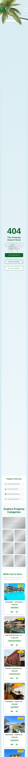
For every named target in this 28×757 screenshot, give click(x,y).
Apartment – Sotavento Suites (16, 602)
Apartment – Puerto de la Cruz (16, 701)
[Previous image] (6, 592)
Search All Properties (15, 255)
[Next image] (23, 592)
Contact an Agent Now (15, 268)
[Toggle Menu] (25, 9)
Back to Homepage (15, 261)
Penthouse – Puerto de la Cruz (16, 734)
